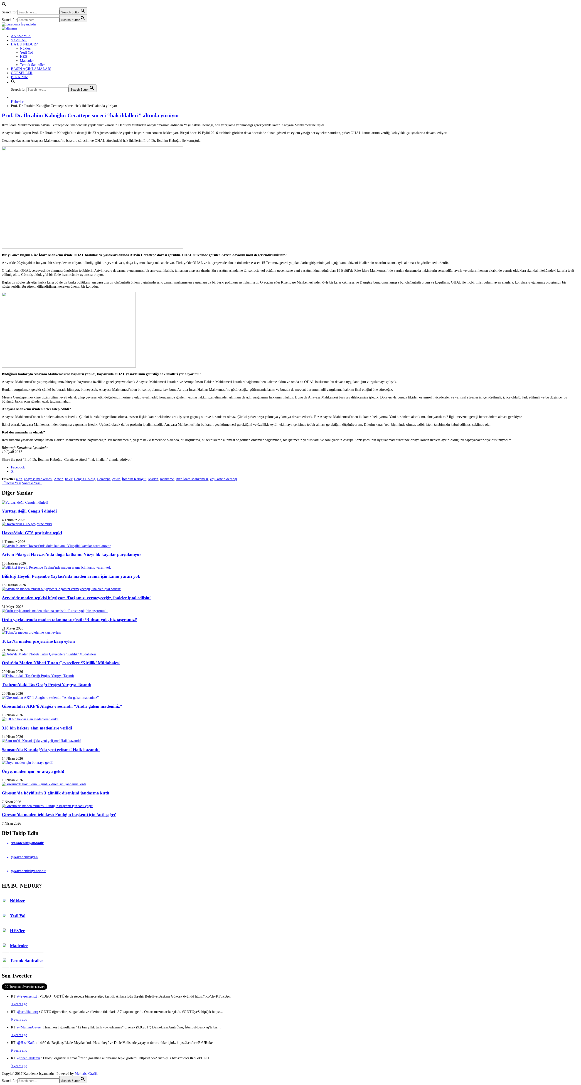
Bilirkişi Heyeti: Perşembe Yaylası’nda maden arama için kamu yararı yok (71, 576)
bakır (68, 479)
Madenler (27, 60)
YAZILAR (19, 40)
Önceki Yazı (11, 483)
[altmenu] (9, 28)
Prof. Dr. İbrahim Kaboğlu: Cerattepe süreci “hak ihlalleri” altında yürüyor (91, 115)
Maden (153, 479)
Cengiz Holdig (84, 479)
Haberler (17, 102)
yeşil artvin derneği (223, 479)
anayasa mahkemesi (38, 479)
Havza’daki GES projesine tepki (32, 532)
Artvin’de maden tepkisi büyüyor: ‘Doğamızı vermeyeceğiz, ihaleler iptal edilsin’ (76, 597)
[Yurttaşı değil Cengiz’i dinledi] (25, 502)
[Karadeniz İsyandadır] (290, 24)
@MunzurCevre (29, 1027)
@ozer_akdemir (28, 1058)
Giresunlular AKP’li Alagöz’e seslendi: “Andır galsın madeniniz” (62, 706)
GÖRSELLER (21, 73)
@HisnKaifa (26, 1043)
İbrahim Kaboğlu (134, 479)
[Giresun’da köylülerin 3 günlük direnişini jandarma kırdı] (44, 784)
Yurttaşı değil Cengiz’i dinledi (29, 511)
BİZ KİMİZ (19, 77)
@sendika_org (27, 1012)
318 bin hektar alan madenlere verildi (37, 728)
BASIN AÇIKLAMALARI (31, 69)
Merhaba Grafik (86, 1073)
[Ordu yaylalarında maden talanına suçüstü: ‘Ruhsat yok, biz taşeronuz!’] (55, 611)
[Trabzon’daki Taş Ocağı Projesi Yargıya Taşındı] (38, 676)
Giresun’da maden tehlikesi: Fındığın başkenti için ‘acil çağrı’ (59, 814)
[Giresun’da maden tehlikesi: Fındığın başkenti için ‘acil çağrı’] (47, 806)
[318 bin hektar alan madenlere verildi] (30, 719)
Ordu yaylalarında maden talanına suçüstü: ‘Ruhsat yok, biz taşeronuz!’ (69, 619)
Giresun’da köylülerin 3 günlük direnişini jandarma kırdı (55, 793)
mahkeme (167, 479)
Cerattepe (104, 479)
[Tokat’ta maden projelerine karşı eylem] (31, 632)
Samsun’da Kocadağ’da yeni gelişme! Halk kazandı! (51, 749)
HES (23, 56)
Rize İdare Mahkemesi (192, 479)
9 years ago (19, 1004)
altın (19, 479)
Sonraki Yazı (32, 483)
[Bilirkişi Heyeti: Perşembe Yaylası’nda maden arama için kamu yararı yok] (56, 567)
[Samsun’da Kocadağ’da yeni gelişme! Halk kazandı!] (41, 741)
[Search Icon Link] (13, 82)
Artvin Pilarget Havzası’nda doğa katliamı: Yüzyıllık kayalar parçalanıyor (71, 554)
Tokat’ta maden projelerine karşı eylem (38, 641)
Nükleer (26, 48)
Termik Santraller (32, 65)
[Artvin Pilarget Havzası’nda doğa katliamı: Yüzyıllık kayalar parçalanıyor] (56, 546)
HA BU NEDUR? (24, 44)
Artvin (58, 479)
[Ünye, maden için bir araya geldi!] (27, 762)
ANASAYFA (21, 36)
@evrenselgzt (27, 996)
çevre (116, 479)
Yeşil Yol (26, 52)
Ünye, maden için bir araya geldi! (33, 771)
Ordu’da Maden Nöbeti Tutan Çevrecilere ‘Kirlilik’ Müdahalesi (61, 662)
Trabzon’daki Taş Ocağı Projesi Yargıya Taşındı (46, 684)
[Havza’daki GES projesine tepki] (27, 524)
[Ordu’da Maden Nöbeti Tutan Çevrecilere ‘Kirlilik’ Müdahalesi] (49, 654)
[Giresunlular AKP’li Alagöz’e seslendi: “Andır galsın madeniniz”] (50, 697)
